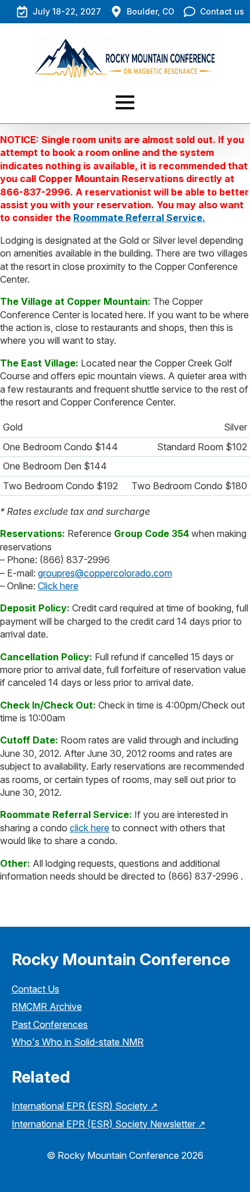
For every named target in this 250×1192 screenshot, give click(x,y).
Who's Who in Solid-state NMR (78, 1042)
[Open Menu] (125, 102)
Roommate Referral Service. (139, 217)
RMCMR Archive (47, 1006)
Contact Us (35, 989)
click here (89, 828)
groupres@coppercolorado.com (105, 573)
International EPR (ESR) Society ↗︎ (85, 1106)
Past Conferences (50, 1024)
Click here (58, 586)
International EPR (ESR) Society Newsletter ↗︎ (108, 1124)
